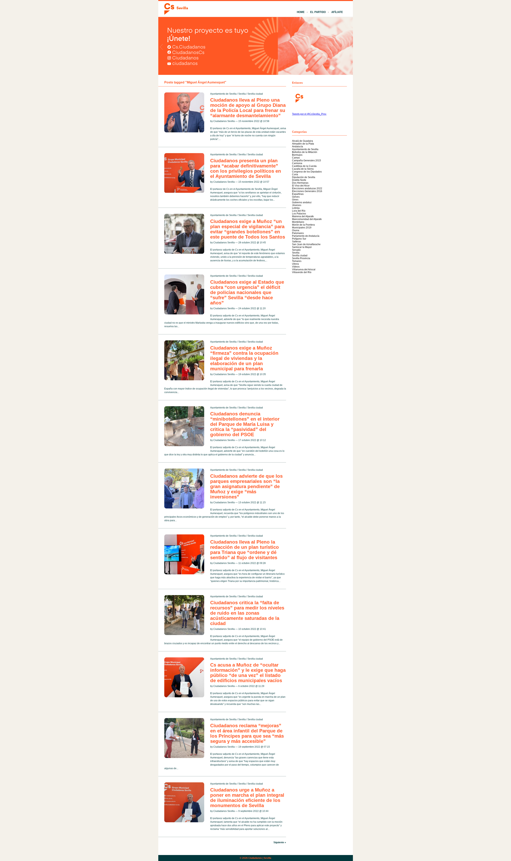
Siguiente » (279, 842)
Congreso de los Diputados (307, 171)
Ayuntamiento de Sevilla (223, 93)
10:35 (263, 374)
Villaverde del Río (301, 272)
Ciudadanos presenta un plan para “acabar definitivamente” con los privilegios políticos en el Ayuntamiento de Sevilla (245, 168)
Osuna (295, 230)
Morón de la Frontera (303, 224)
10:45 (263, 242)
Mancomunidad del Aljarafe (307, 219)
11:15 (263, 502)
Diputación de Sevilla (303, 177)
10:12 (263, 440)
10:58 (266, 121)
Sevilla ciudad (255, 93)
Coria (295, 174)
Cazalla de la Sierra (303, 168)
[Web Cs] (299, 97)
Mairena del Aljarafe (303, 216)
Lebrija (296, 208)
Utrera (295, 264)
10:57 (266, 181)
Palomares (298, 233)
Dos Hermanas (300, 182)
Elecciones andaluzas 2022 (307, 188)
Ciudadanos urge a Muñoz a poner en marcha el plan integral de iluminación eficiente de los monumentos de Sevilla (247, 797)
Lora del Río (298, 210)
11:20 (263, 308)
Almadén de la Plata (303, 143)
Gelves (296, 196)
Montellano (298, 222)
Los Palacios (299, 213)
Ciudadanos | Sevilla (259, 858)
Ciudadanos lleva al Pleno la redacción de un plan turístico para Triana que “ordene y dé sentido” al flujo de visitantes (244, 549)
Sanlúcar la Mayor (302, 247)
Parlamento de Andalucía (305, 236)
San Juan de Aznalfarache (306, 244)
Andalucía (297, 146)
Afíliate (337, 12)
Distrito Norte (299, 180)
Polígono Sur (299, 238)
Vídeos (296, 266)
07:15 (267, 746)
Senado (296, 250)
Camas (296, 157)
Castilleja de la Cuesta (304, 166)
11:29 (261, 686)
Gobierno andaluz (302, 202)
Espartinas (298, 194)
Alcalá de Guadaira (302, 141)
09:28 (262, 563)
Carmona (297, 163)
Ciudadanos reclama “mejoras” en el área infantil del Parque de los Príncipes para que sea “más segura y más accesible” (247, 733)
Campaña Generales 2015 (306, 160)
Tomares (296, 261)
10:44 (265, 811)
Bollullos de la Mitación (304, 152)
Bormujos (297, 155)
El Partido (318, 12)
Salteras (296, 241)
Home (301, 12)
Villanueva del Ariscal (303, 269)
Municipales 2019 (301, 227)
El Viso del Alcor (301, 185)
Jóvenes (296, 205)
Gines (295, 199)
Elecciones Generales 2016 (307, 191)
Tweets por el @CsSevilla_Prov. (309, 114)
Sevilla (242, 93)
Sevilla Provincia (301, 258)
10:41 (263, 629)
